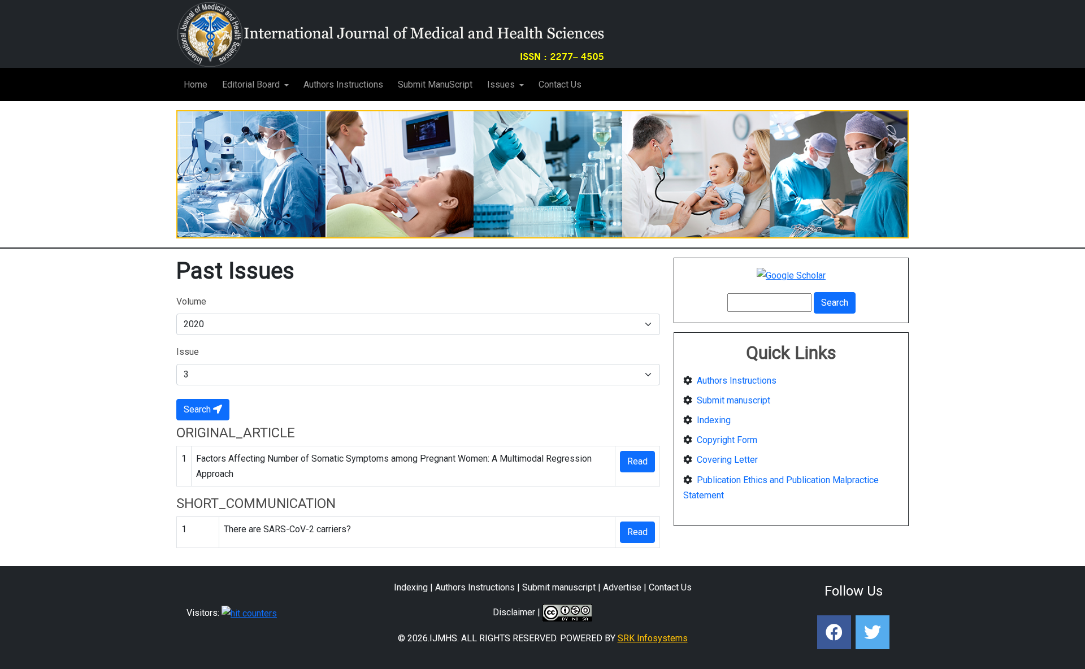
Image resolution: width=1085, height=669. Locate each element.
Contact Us (560, 84)
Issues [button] (502, 84)
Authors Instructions (343, 84)
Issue (187, 351)
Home (195, 84)
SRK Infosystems (653, 638)
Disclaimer (514, 612)
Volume (191, 301)
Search (198, 409)
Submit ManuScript (435, 84)
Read (637, 461)
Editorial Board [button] (252, 84)
